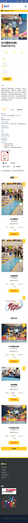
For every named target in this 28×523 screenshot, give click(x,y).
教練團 (3, 469)
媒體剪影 (4, 472)
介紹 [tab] (13, 110)
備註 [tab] (5, 163)
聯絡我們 (4, 477)
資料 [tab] (5, 110)
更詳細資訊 (14, 234)
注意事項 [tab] (7, 166)
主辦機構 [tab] (17, 166)
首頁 (18, 1)
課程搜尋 (4, 467)
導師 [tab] (20, 110)
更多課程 (14, 448)
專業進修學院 (5, 474)
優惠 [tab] (13, 163)
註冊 (22, 1)
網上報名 (7, 79)
